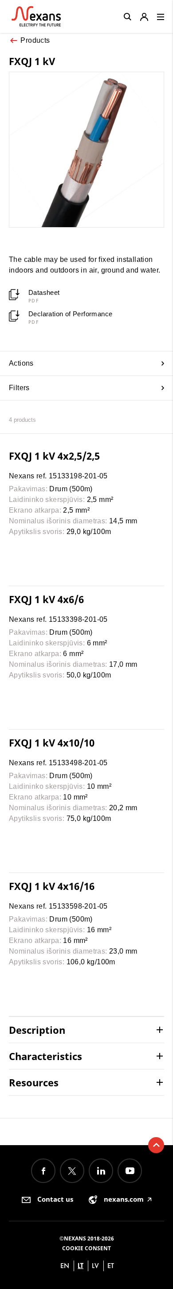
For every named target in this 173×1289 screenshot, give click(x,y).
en (64, 1265)
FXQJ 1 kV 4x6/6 (46, 599)
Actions (21, 363)
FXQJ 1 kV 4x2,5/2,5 (54, 455)
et (110, 1265)
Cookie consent (86, 1248)
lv (95, 1265)
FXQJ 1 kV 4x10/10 (51, 742)
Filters (19, 388)
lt (80, 1265)
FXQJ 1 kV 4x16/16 (51, 886)
